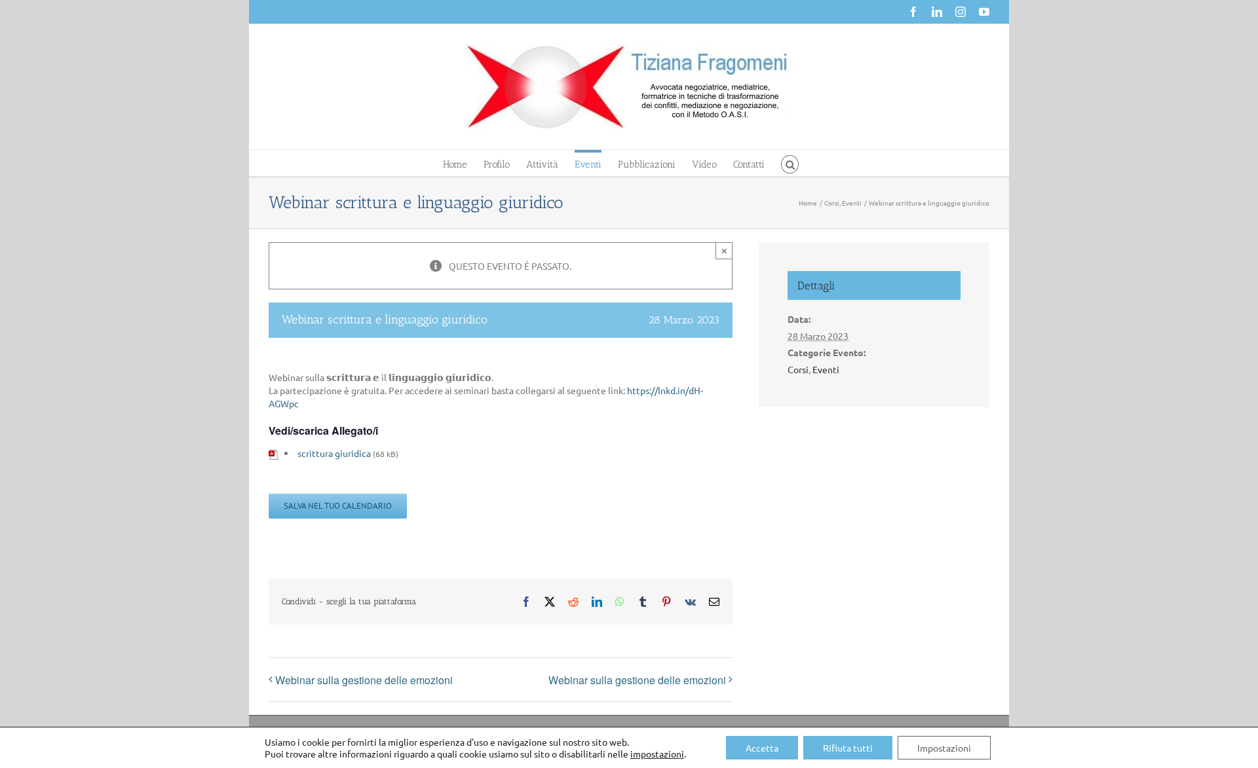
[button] (790, 163)
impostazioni (657, 753)
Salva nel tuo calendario (338, 506)
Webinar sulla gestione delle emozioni (364, 679)
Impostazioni (944, 748)
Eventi (825, 369)
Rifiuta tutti (848, 748)
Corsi (798, 369)
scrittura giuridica (334, 453)
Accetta (762, 748)
